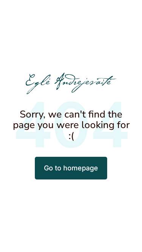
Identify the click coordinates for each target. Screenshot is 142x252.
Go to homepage (71, 168)
